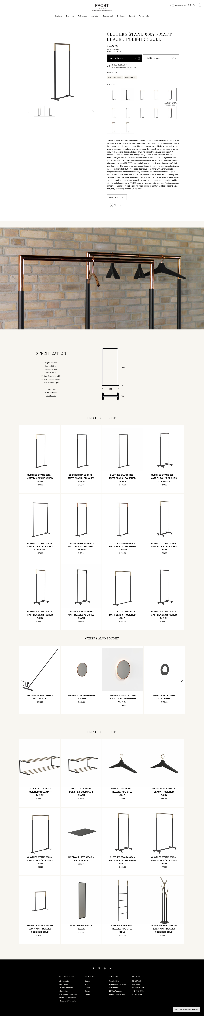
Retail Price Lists (66, 988)
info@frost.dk (137, 994)
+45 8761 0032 (138, 991)
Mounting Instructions (117, 994)
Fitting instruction (114, 77)
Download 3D (130, 77)
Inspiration (95, 16)
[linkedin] (110, 969)
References (82, 16)
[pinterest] (105, 969)
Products (58, 16)
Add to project (153, 58)
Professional (108, 16)
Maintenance (114, 988)
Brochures (121, 16)
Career (87, 994)
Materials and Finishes (117, 984)
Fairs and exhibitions (68, 998)
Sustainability (114, 981)
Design (87, 991)
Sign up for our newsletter (186, 1009)
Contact (132, 16)
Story (87, 984)
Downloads (64, 981)
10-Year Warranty (115, 991)
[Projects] (194, 5)
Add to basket (116, 58)
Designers (70, 16)
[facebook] (94, 969)
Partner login (144, 16)
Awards (87, 988)
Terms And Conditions (68, 994)
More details (114, 197)
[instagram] (99, 969)
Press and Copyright (68, 1001)
